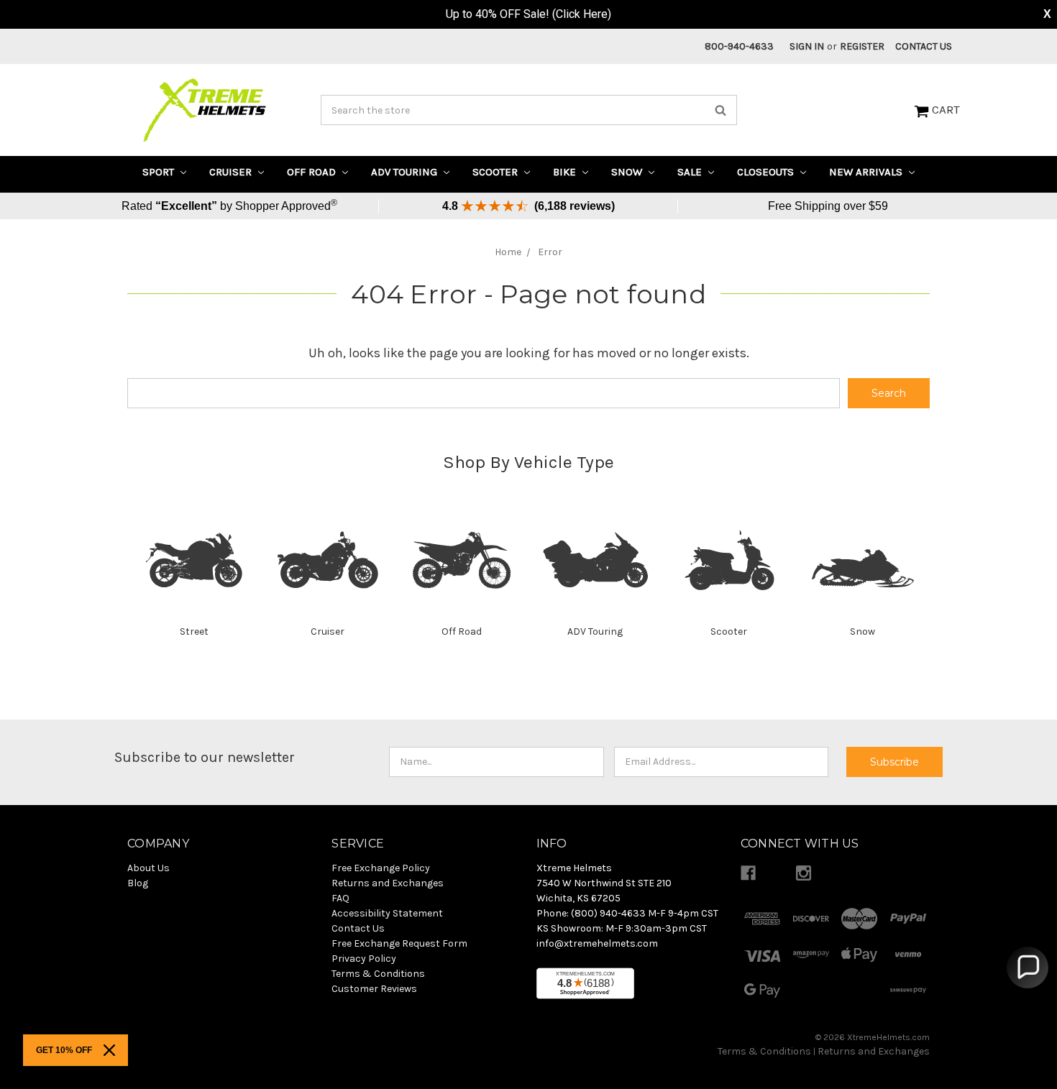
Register (862, 46)
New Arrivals (867, 171)
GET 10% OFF (64, 1050)
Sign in (807, 46)
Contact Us (923, 46)
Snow (628, 171)
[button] (1027, 967)
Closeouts (767, 171)
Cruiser (232, 171)
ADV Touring (405, 171)
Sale (691, 171)
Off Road (313, 171)
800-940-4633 (739, 46)
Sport (159, 171)
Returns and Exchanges (874, 1051)
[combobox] (529, 110)
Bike (566, 171)
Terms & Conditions (764, 1051)
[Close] (109, 1050)
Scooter (496, 171)
